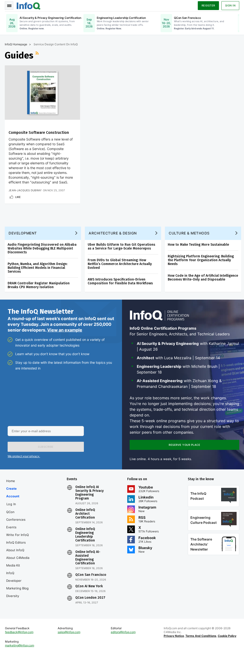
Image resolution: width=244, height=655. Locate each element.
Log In (11, 504)
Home (10, 481)
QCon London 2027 (90, 598)
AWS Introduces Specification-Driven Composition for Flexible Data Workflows (120, 281)
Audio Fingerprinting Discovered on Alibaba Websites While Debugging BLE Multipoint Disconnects (42, 248)
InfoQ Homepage (16, 44)
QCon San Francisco (90, 575)
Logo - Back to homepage (29, 5)
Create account (12, 492)
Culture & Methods (189, 233)
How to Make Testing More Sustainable (198, 245)
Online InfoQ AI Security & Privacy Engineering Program (89, 492)
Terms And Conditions (200, 636)
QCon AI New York (89, 586)
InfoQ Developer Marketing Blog (17, 580)
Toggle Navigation (9, 5)
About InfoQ (15, 550)
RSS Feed (37, 55)
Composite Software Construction (39, 132)
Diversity (12, 596)
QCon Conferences (15, 515)
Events (11, 527)
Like (18, 197)
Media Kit (13, 565)
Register (208, 5)
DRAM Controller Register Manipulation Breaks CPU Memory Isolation (39, 285)
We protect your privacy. (24, 456)
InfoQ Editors (16, 542)
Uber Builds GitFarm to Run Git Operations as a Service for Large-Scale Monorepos (121, 246)
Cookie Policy (227, 636)
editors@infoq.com (123, 632)
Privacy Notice (174, 636)
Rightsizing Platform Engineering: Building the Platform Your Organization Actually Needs (201, 260)
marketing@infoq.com (19, 645)
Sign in (230, 5)
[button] (46, 447)
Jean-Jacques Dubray (25, 190)
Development (23, 233)
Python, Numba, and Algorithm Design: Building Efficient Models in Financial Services (37, 268)
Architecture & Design (113, 233)
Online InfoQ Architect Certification (85, 514)
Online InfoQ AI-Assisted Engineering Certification (87, 557)
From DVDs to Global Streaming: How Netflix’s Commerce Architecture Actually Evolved (120, 264)
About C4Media (17, 558)
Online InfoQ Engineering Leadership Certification (85, 534)
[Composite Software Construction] (42, 92)
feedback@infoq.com (19, 632)
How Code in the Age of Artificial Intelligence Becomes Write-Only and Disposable (203, 277)
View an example (64, 330)
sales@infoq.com (69, 632)
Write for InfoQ (17, 535)
